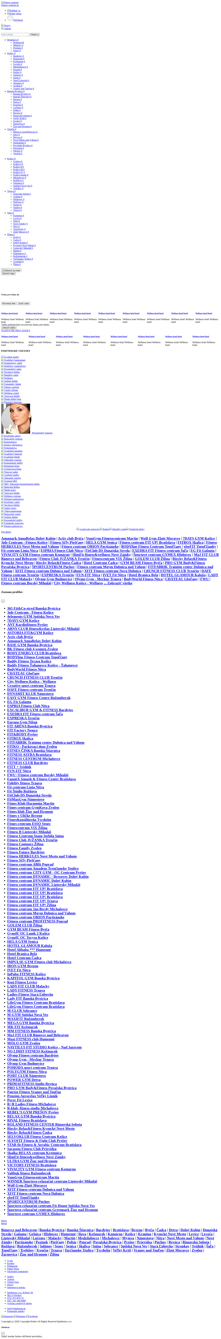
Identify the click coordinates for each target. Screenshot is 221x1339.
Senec (17, 50)
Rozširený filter (8, 303)
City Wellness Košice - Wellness (78, 583)
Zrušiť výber (23, 303)
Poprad (17, 69)
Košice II (18, 167)
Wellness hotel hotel (9, 313)
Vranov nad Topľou (23, 88)
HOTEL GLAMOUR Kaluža (183, 575)
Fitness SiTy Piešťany (67, 542)
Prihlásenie (12, 1266)
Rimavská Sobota (22, 115)
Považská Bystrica (22, 145)
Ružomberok (20, 256)
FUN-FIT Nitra (88, 575)
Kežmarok (19, 61)
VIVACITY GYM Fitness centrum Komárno (35, 555)
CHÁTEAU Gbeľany (181, 579)
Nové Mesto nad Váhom (25, 140)
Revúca (17, 113)
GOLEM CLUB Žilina (152, 559)
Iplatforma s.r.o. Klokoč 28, (20, 1292)
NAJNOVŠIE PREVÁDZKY (15, 330)
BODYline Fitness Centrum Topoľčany (151, 546)
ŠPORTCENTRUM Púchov (53, 567)
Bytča (17, 237)
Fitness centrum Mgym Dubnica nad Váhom (111, 567)
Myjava (17, 137)
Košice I (18, 164)
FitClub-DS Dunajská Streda (107, 550)
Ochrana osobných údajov (19, 1303)
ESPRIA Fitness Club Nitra (62, 550)
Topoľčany (19, 229)
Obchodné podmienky (17, 1271)
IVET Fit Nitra (114, 575)
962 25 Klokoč (14, 1295)
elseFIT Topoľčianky (200, 546)
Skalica (17, 207)
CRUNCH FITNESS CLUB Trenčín (171, 571)
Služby (10, 1276)
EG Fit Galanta (202, 550)
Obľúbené (18, 20)
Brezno (17, 99)
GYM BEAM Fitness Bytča (141, 563)
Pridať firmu (15, 13)
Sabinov (18, 75)
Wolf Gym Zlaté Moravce (160, 538)
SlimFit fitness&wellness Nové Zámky (101, 555)
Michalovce (19, 177)
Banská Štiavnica (22, 96)
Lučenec (18, 107)
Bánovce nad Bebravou (25, 132)
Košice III (19, 169)
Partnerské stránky (16, 1311)
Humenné (18, 58)
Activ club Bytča (70, 538)
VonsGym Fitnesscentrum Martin (112, 538)
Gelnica (17, 161)
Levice (17, 218)
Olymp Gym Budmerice (53, 579)
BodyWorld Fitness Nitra (143, 579)
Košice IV (19, 172)
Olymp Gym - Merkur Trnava (98, 579)
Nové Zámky (20, 223)
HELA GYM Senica (101, 542)
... (118, 583)
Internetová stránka (16, 1287)
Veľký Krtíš (19, 118)
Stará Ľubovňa (21, 80)
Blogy (4, 1221)
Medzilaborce (20, 67)
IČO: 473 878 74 (15, 1298)
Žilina (11, 234)
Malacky (18, 45)
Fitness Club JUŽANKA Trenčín (64, 559)
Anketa (7, 28)
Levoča (17, 64)
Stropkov (18, 83)
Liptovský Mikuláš (23, 248)
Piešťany (18, 202)
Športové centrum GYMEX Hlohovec (162, 555)
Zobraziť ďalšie (8, 328)
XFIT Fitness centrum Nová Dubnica (112, 571)
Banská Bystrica (16, 91)
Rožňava (18, 180)
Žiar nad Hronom (22, 126)
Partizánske (19, 142)
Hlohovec (18, 199)
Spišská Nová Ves (22, 186)
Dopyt (7, 25)
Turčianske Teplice (23, 259)
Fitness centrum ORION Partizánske (90, 546)
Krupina (18, 105)
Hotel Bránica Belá (143, 575)
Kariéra (10, 1263)
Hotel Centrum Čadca (101, 563)
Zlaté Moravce (21, 232)
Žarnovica (19, 124)
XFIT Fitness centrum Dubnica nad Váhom (48, 571)
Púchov (17, 151)
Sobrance (18, 183)
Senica (17, 204)
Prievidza (18, 148)
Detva (17, 102)
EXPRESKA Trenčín (57, 575)
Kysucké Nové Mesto (24, 245)
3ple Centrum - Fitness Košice (24, 542)
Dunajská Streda (22, 194)
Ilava (16, 134)
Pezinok (18, 48)
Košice (11, 158)
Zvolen (17, 121)
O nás (10, 1260)
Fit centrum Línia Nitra (19, 550)
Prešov (11, 53)
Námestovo (19, 253)
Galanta (17, 196)
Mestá (4, 1223)
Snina (16, 77)
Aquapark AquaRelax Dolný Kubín (28, 538)
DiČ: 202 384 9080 (16, 1300)
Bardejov (18, 56)
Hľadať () (34, 34)
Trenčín (11, 129)
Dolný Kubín (20, 242)
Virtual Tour (13, 1282)
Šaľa (16, 226)
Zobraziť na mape (12, 270)
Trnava (11, 191)
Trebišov (18, 188)
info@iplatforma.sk (16, 1308)
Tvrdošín (18, 261)
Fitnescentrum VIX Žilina (112, 559)
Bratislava (12, 40)
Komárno (18, 215)
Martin (17, 251)
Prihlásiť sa (15, 10)
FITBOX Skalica (191, 542)
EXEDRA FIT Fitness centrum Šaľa (160, 550)
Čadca (17, 240)
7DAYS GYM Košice (199, 538)
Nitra (10, 213)
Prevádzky (6, 532)
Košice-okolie (20, 175)
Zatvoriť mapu (8, 273)
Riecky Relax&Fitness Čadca (58, 563)
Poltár (17, 110)
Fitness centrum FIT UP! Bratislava (147, 542)
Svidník (17, 86)
